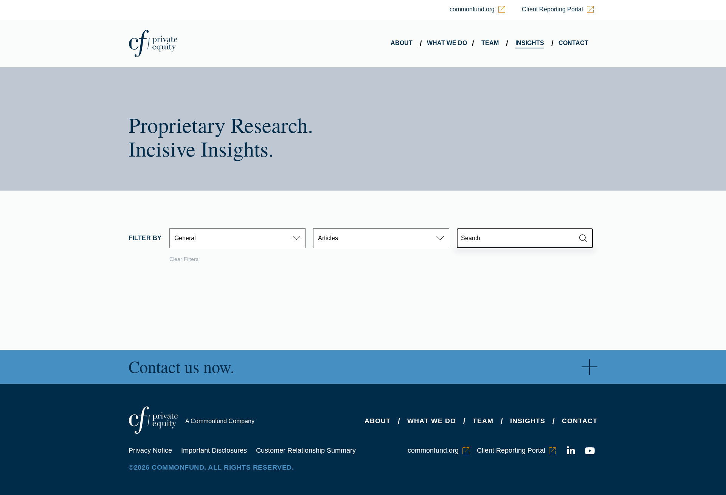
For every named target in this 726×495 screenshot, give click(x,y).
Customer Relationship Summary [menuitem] (306, 450)
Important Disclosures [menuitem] (214, 450)
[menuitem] (477, 9)
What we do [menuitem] (447, 43)
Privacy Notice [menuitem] (150, 450)
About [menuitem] (402, 43)
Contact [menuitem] (573, 43)
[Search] (583, 238)
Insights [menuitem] (529, 43)
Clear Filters (184, 259)
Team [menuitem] (490, 43)
